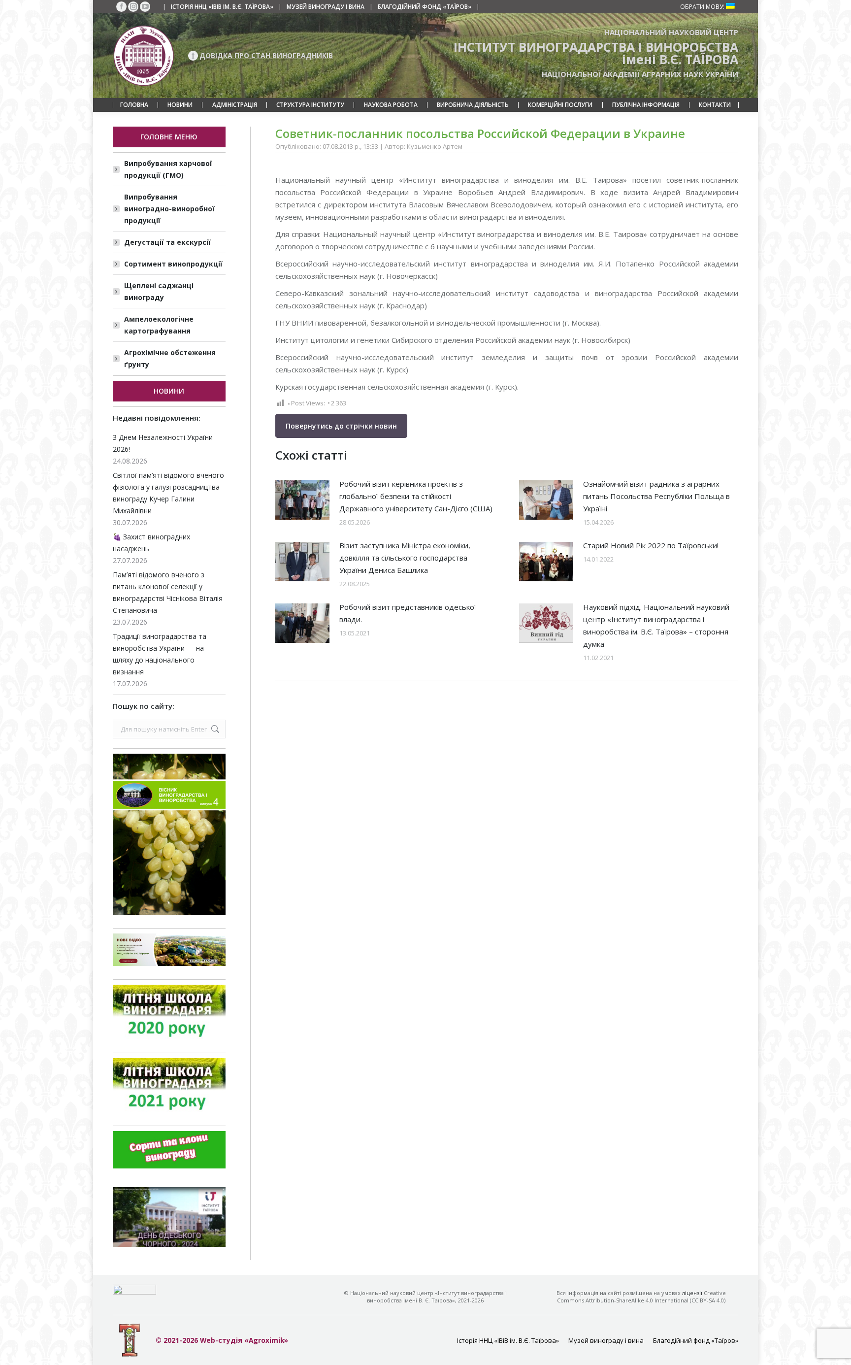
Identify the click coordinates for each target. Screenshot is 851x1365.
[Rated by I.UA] (134, 1292)
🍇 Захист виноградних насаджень (151, 542)
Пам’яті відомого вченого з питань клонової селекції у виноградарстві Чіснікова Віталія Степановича (168, 592)
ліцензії (692, 1293)
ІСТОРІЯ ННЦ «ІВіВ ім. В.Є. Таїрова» (222, 6)
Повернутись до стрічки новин (341, 426)
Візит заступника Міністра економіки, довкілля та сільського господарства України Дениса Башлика (404, 557)
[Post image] (302, 500)
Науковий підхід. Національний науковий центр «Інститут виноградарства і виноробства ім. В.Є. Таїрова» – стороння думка (656, 625)
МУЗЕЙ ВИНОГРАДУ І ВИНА (325, 6)
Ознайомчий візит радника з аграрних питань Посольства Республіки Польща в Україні (656, 496)
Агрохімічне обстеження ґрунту (170, 358)
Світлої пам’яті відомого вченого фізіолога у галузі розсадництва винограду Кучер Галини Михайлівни (168, 492)
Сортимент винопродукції (173, 263)
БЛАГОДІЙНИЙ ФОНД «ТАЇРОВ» (424, 6)
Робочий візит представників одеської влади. (407, 613)
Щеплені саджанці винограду (159, 291)
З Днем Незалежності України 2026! (163, 443)
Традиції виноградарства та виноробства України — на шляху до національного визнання (159, 654)
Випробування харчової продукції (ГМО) (168, 169)
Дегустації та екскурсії (167, 242)
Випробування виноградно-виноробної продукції (169, 208)
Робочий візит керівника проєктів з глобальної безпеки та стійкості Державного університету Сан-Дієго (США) (415, 496)
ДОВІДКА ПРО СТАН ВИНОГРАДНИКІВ (266, 55)
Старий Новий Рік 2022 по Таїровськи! (651, 545)
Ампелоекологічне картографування (159, 324)
